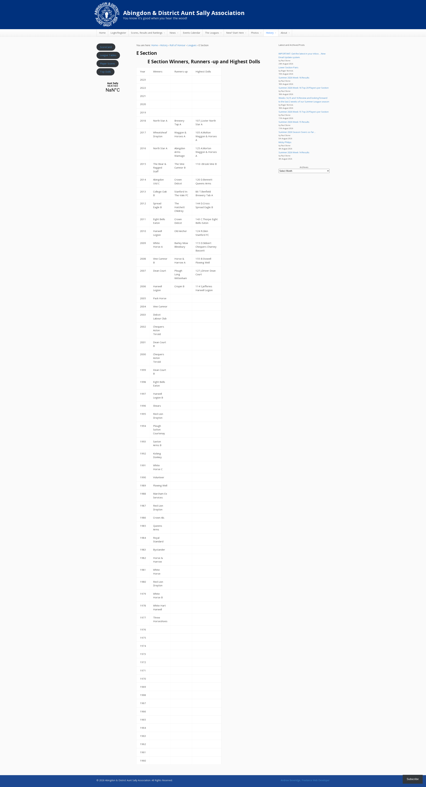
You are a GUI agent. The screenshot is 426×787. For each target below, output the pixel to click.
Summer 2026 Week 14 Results (294, 152)
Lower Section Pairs (288, 67)
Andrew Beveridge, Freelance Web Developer (305, 780)
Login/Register (118, 32)
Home (102, 32)
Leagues (192, 45)
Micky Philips (285, 142)
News (173, 32)
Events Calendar (191, 32)
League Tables (108, 55)
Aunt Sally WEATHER (113, 87)
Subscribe (413, 779)
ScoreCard (106, 47)
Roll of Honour (177, 45)
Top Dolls (105, 71)
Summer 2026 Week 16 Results (294, 77)
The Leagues (212, 32)
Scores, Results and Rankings (146, 32)
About (284, 32)
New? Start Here (235, 32)
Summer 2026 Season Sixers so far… (297, 132)
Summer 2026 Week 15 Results (294, 121)
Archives (304, 167)
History (270, 32)
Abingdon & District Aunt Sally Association (184, 13)
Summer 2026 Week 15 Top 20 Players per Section (304, 111)
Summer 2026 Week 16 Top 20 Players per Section (304, 87)
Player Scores (107, 63)
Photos (255, 32)
